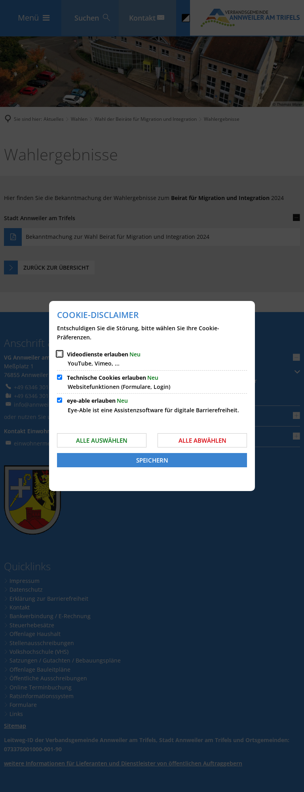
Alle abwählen (202, 440)
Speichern (152, 460)
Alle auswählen (101, 440)
